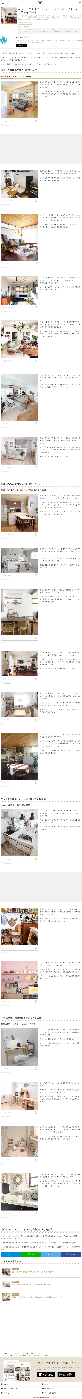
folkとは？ (6, 1384)
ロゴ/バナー (7, 1393)
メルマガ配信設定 (50, 1393)
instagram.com (7, 124)
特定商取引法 (48, 1388)
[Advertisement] (41, 149)
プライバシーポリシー (10, 1388)
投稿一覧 (21, 45)
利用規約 (47, 1384)
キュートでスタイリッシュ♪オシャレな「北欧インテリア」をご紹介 (28, 1355)
